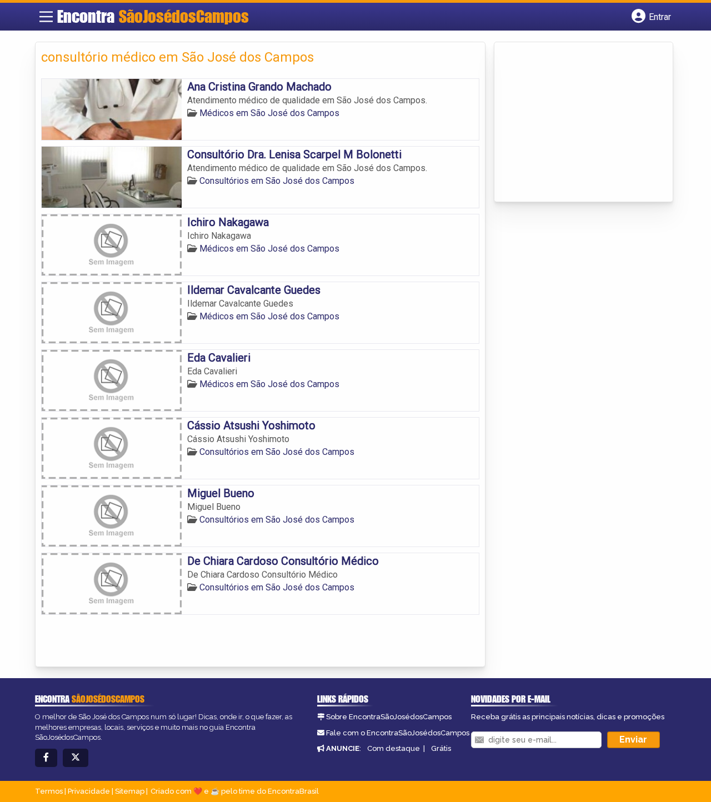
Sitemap (129, 791)
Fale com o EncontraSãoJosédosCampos (397, 733)
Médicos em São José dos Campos (269, 113)
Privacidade (89, 791)
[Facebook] (46, 758)
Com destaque (393, 748)
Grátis (441, 748)
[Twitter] (75, 758)
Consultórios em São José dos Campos (276, 181)
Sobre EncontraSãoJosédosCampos (389, 717)
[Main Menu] (46, 17)
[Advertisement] (583, 122)
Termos (49, 791)
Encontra (153, 16)
